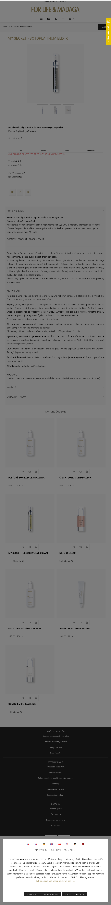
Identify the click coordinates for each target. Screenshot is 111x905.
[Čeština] (28, 844)
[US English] (67, 844)
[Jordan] (75, 844)
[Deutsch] (43, 844)
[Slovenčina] (36, 844)
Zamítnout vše (51, 894)
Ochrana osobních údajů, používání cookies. (55, 881)
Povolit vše (32, 894)
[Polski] (59, 844)
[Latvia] (83, 844)
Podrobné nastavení (74, 894)
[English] (51, 844)
